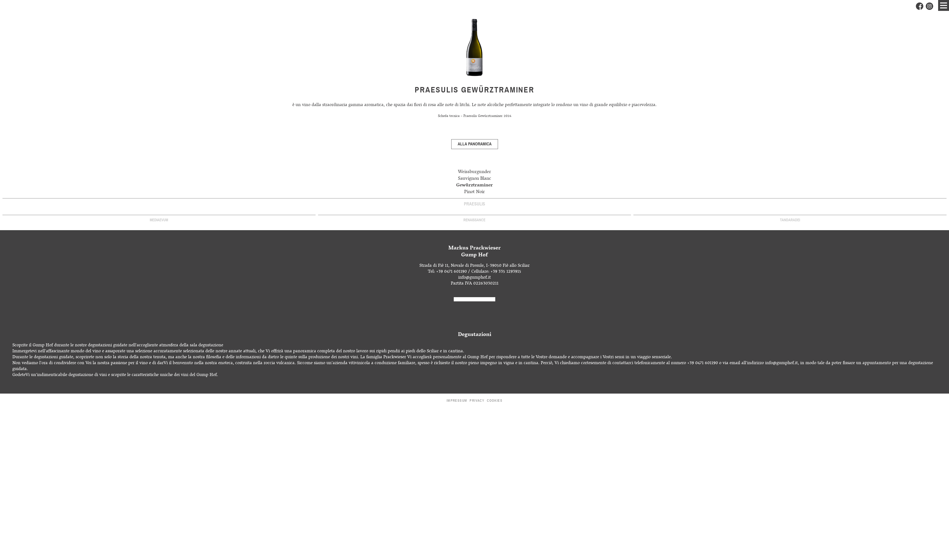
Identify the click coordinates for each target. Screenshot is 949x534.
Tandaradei (790, 220)
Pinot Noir (474, 192)
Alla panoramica (475, 144)
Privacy (477, 401)
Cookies (494, 401)
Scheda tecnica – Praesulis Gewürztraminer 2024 (474, 116)
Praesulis (474, 204)
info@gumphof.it (474, 278)
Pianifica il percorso (474, 299)
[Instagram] (929, 6)
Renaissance (474, 220)
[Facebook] (919, 6)
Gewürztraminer (474, 185)
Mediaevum (159, 220)
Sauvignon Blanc (474, 179)
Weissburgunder (474, 172)
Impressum (457, 401)
